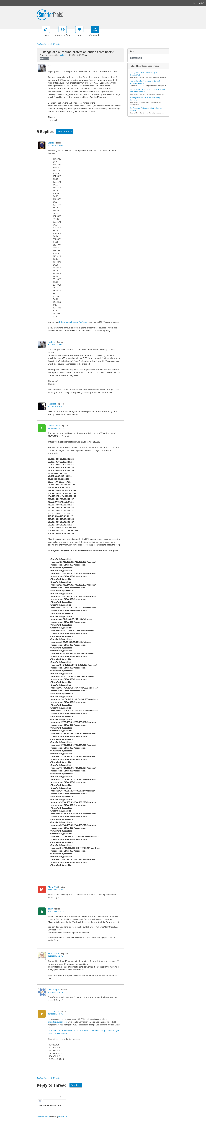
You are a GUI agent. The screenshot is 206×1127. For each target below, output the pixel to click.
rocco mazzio (54, 1011)
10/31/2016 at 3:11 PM (55, 889)
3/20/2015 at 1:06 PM (55, 344)
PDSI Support (54, 990)
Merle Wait (53, 887)
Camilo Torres (54, 426)
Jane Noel (52, 404)
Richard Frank (54, 953)
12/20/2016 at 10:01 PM (56, 911)
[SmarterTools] (50, 14)
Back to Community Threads (48, 44)
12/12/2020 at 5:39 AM (55, 1014)
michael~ (63, 55)
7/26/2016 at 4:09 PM (55, 406)
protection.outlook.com (57, 1022)
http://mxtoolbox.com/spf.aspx (73, 322)
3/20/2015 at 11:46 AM (55, 145)
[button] (194, 3)
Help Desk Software (43, 1117)
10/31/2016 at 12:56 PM (56, 428)
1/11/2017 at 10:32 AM (55, 992)
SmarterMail (136, 58)
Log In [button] (201, 3)
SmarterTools (62, 1117)
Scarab (51, 143)
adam (50, 909)
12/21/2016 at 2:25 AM (55, 956)
